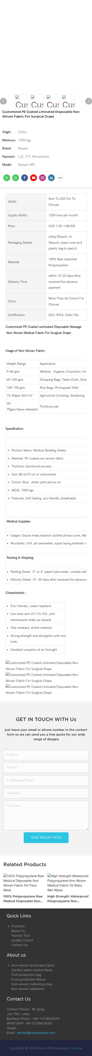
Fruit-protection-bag (26, 975)
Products (18, 926)
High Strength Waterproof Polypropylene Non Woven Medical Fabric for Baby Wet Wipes (67, 899)
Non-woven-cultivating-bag (31, 984)
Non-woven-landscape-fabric (33, 965)
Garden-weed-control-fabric (32, 970)
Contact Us (19, 945)
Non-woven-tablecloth (27, 989)
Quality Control (22, 940)
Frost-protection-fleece (28, 979)
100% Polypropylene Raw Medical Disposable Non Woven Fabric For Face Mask (23, 899)
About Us (18, 931)
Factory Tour (20, 935)
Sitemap (77, 1048)
